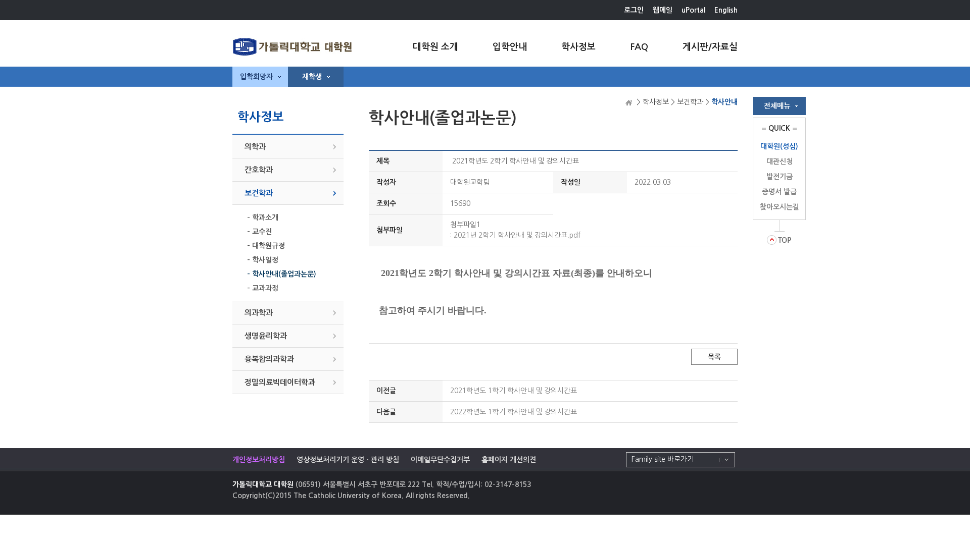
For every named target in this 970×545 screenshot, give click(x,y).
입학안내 (510, 46)
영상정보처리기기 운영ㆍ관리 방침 (348, 459)
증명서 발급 (779, 191)
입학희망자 (256, 76)
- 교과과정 (262, 288)
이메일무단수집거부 (440, 459)
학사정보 (578, 46)
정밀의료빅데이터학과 (280, 382)
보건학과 (259, 193)
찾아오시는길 (779, 206)
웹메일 (662, 10)
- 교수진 (259, 231)
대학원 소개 (435, 46)
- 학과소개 (262, 217)
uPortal (693, 10)
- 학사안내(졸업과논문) (281, 274)
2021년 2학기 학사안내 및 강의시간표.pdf (517, 235)
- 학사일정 (262, 259)
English (726, 10)
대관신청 (779, 161)
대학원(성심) (779, 146)
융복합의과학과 (269, 359)
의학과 (255, 146)
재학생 (312, 76)
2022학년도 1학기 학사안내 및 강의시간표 (513, 411)
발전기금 (779, 176)
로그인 (634, 10)
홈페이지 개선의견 (508, 459)
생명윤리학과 (266, 336)
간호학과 (259, 170)
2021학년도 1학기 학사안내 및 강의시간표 (513, 390)
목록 (714, 356)
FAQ (639, 46)
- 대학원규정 (266, 245)
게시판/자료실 (710, 46)
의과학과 (259, 312)
